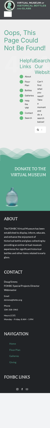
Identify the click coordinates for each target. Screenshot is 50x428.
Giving (12, 362)
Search (28, 118)
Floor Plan (14, 349)
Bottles (28, 90)
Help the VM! (27, 104)
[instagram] (17, 389)
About (28, 76)
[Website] (13, 389)
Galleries (29, 95)
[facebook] (22, 389)
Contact (29, 113)
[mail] (27, 389)
